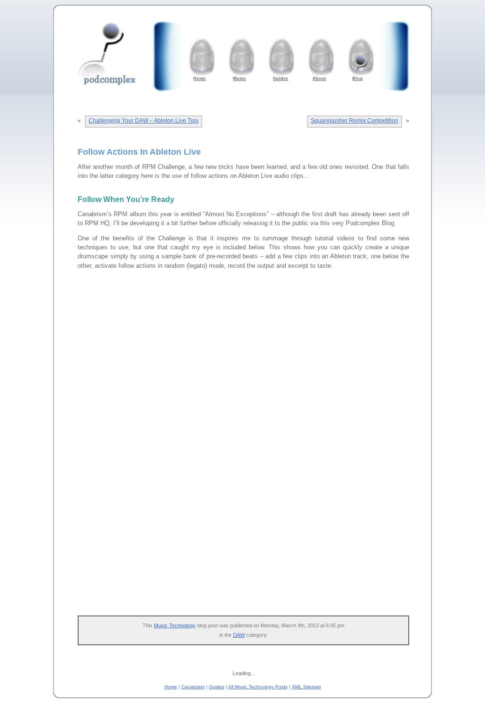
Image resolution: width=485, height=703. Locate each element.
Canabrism (193, 686)
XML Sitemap (306, 686)
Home (170, 686)
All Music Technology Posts (257, 686)
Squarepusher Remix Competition (354, 120)
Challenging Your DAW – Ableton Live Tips (143, 120)
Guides (217, 686)
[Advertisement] (248, 535)
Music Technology (175, 625)
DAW (239, 635)
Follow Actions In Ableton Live (139, 152)
